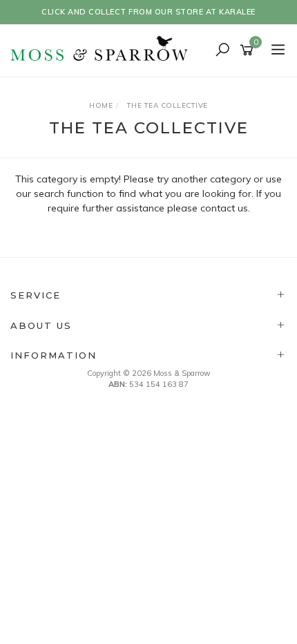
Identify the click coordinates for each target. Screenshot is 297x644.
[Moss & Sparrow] (103, 50)
